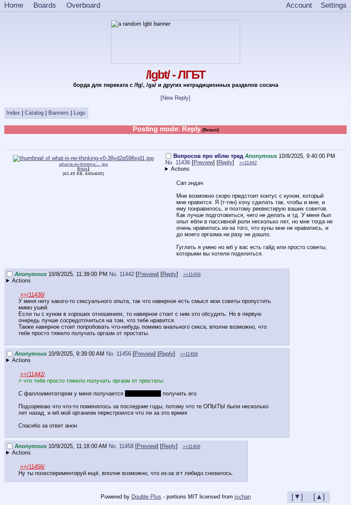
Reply (225, 162)
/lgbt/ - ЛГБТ (175, 74)
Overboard (83, 5)
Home (13, 5)
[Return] (210, 130)
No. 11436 (178, 162)
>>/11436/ (32, 294)
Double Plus (146, 496)
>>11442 (248, 162)
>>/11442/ (32, 374)
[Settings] (333, 5)
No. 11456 (119, 354)
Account (299, 5)
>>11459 (191, 446)
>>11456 (192, 274)
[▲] (319, 496)
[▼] (297, 496)
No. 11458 (122, 446)
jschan (243, 496)
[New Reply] (175, 98)
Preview (203, 162)
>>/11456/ (32, 466)
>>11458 (189, 353)
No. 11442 (122, 274)
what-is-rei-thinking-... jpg (83, 164)
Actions (180, 169)
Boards (44, 5)
